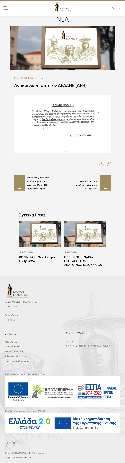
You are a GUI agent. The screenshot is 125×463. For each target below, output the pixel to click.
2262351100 (21, 356)
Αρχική (69, 341)
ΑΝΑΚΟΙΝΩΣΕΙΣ (26, 78)
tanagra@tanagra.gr (20, 361)
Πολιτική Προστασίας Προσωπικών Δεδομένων (88, 345)
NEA (16, 78)
